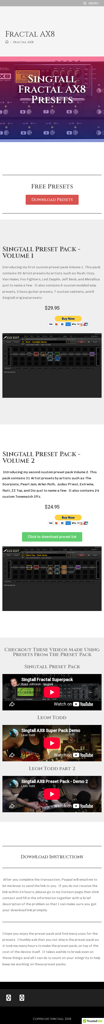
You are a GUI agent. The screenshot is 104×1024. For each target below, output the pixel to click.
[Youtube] (8, 998)
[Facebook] (22, 998)
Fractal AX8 (23, 42)
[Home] (6, 42)
